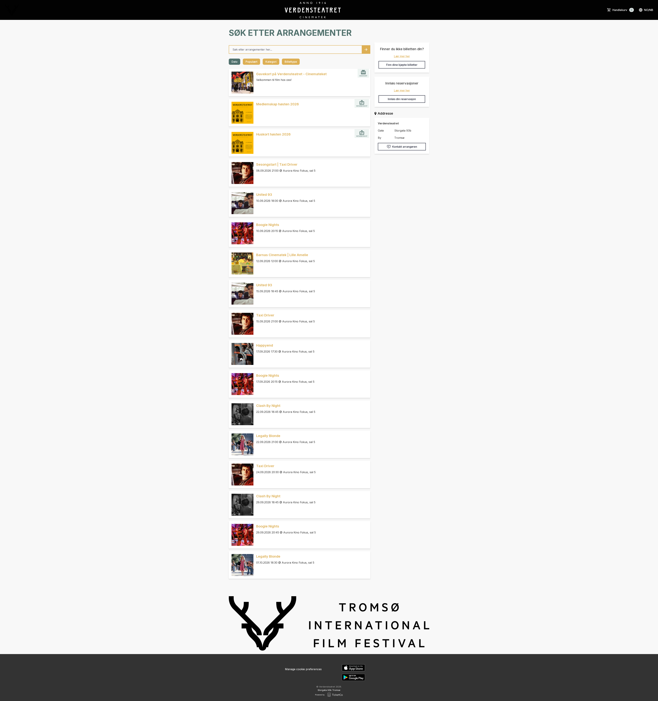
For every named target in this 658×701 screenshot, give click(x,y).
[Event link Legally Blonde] (241, 444)
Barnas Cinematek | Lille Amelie (282, 255)
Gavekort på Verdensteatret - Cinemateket (291, 74)
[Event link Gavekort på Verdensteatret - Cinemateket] (241, 82)
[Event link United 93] (241, 203)
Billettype (291, 61)
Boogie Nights (267, 225)
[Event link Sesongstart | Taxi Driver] (241, 173)
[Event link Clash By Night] (241, 414)
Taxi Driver (265, 315)
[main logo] (12, 9)
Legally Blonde (268, 436)
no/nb (648, 10)
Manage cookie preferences (303, 669)
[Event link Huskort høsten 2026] (241, 143)
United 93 (264, 195)
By (379, 137)
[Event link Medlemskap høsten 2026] (241, 112)
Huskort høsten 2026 (273, 134)
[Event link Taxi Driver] (241, 323)
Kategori (271, 61)
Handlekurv (622, 10)
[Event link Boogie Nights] (241, 233)
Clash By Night (268, 406)
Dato (234, 61)
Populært (251, 61)
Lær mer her (402, 56)
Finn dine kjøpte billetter (401, 64)
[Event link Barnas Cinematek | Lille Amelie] (241, 263)
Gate (381, 130)
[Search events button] (366, 49)
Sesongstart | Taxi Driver (276, 164)
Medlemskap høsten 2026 (277, 104)
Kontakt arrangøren (404, 146)
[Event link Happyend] (241, 354)
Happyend (264, 345)
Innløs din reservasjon (402, 99)
